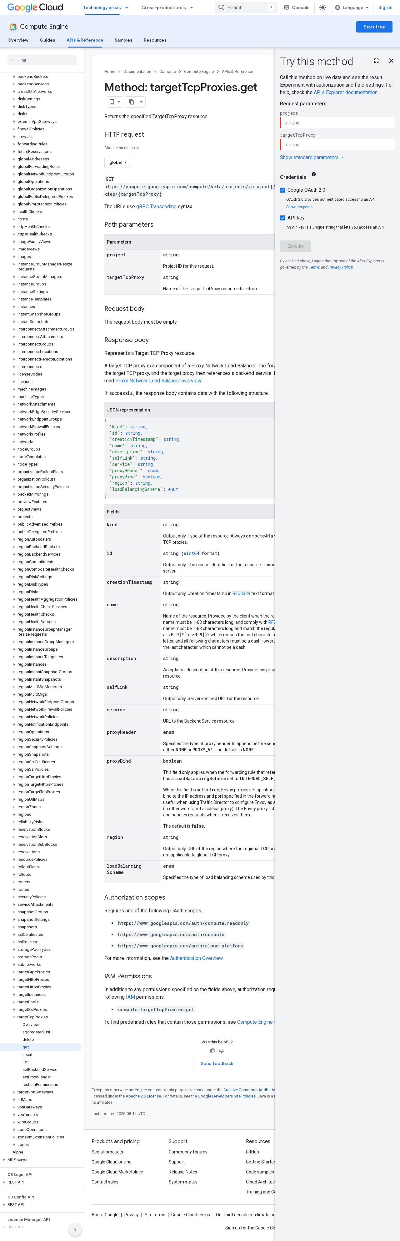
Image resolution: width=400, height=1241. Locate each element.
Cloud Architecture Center (271, 1181)
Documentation (137, 71)
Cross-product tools (164, 7)
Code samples (260, 1171)
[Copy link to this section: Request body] (150, 309)
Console (301, 7)
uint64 (191, 553)
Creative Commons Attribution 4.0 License (261, 1089)
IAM (130, 997)
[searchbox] (42, 60)
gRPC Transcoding (156, 206)
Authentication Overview (196, 958)
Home (109, 71)
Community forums (188, 1151)
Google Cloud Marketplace (117, 1171)
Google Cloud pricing (112, 1161)
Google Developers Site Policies (227, 1096)
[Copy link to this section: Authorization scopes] (171, 898)
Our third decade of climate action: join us (256, 1214)
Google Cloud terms (190, 1214)
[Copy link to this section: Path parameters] (159, 225)
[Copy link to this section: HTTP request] (150, 135)
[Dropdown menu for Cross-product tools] (193, 7)
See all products (107, 1151)
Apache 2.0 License (143, 1096)
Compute (167, 71)
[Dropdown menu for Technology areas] (128, 7)
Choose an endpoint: (122, 148)
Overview (18, 40)
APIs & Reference (85, 40)
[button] (41, 76)
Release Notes (183, 1171)
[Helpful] (212, 1050)
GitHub (252, 1151)
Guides (47, 40)
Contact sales (105, 1181)
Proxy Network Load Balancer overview (158, 381)
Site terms (155, 1214)
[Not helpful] (222, 1050)
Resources (155, 40)
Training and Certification (270, 1191)
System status (183, 1181)
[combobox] (246, 7)
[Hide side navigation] (75, 1229)
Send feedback (217, 1063)
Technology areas (102, 7)
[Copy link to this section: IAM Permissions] (158, 977)
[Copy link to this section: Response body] (155, 340)
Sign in (385, 7)
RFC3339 (241, 593)
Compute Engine (44, 27)
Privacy (131, 1214)
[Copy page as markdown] (131, 102)
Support (177, 1161)
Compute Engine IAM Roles (267, 1022)
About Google (105, 1214)
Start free (374, 27)
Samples (123, 40)
